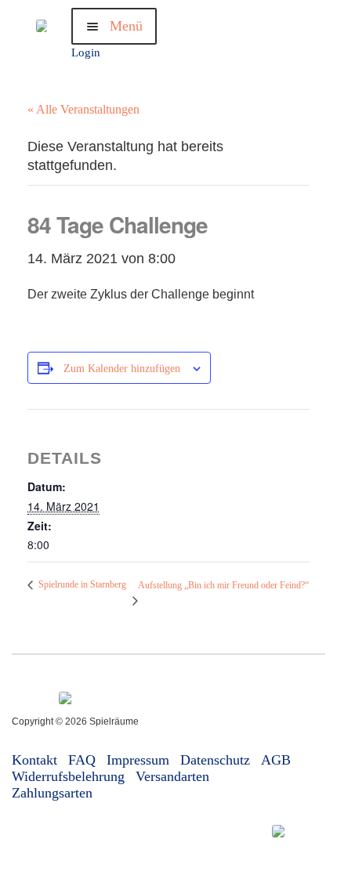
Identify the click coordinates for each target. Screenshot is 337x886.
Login (85, 52)
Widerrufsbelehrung (68, 776)
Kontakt (34, 760)
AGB (276, 760)
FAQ (82, 760)
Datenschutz (215, 760)
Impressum (138, 760)
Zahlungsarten (52, 793)
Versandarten (172, 776)
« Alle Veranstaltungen (83, 109)
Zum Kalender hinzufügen (121, 368)
